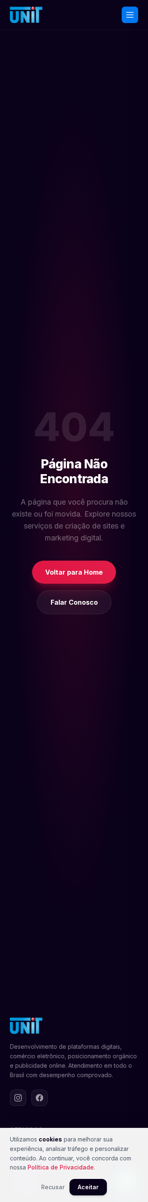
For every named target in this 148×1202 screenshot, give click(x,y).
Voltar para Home (74, 572)
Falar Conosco (74, 602)
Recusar (53, 1186)
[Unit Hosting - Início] (26, 15)
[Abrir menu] (130, 15)
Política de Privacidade (61, 1167)
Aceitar (88, 1186)
